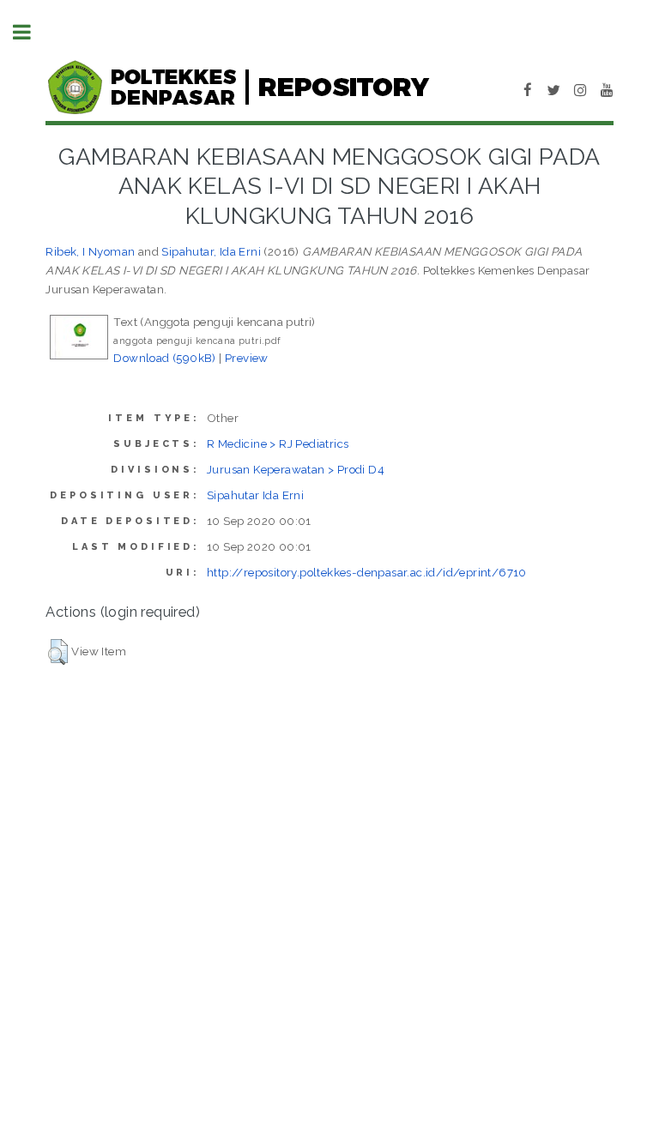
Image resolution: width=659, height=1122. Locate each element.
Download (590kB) (164, 358)
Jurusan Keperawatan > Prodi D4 (295, 469)
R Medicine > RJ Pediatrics (277, 443)
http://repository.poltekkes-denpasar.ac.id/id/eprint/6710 (367, 572)
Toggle (31, 32)
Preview (247, 358)
